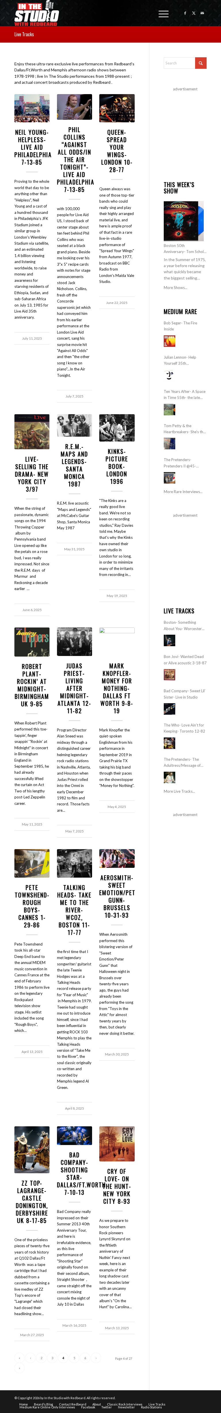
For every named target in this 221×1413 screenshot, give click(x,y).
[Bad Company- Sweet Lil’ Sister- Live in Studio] (169, 709)
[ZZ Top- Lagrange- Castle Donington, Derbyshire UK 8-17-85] (31, 1149)
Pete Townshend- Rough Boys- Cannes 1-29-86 (32, 906)
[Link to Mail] (202, 13)
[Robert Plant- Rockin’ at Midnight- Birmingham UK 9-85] (31, 642)
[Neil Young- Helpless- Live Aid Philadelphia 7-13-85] (31, 108)
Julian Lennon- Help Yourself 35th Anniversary (180, 361)
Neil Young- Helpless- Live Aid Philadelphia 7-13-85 (33, 147)
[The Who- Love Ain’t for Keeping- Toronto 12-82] (169, 743)
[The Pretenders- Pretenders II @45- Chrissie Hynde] (169, 478)
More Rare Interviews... (183, 491)
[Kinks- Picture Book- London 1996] (116, 428)
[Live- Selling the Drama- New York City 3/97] (31, 431)
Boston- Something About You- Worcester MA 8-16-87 (183, 626)
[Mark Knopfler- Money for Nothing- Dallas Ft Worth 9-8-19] (116, 641)
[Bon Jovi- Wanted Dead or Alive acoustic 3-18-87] (169, 674)
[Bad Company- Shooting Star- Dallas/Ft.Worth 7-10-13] (74, 1135)
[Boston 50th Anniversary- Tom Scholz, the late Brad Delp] (184, 221)
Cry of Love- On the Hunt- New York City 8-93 (116, 1186)
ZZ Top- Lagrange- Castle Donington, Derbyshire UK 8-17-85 (32, 1202)
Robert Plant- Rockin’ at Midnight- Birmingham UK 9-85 (32, 685)
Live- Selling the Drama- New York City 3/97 (32, 474)
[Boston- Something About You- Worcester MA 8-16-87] (169, 640)
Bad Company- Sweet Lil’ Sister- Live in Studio (184, 694)
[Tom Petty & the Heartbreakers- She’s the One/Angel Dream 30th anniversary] (169, 443)
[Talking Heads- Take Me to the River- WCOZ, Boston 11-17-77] (74, 863)
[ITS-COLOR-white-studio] (36, 13)
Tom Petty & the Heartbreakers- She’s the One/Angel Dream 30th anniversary (184, 429)
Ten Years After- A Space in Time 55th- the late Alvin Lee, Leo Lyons (184, 395)
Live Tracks (24, 34)
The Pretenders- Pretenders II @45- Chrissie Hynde (180, 463)
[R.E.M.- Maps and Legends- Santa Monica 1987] (74, 425)
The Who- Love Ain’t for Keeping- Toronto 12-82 (184, 728)
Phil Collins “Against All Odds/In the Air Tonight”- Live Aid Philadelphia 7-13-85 (75, 159)
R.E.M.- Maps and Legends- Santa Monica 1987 (74, 465)
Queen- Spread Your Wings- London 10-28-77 (117, 151)
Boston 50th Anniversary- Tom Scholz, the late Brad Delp (185, 249)
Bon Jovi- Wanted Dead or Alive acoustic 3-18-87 (185, 659)
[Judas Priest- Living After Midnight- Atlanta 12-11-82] (74, 641)
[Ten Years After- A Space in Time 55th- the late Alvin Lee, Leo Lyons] (169, 409)
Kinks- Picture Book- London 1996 (117, 466)
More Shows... (175, 287)
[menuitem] (161, 13)
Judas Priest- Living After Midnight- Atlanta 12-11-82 (74, 688)
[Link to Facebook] (185, 13)
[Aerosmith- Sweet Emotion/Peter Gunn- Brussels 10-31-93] (116, 858)
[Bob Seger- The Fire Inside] (169, 341)
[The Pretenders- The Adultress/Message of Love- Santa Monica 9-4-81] (169, 777)
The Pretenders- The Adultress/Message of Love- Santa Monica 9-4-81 (184, 763)
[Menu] (161, 13)
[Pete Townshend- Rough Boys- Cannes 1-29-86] (31, 863)
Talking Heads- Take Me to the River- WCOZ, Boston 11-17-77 (74, 910)
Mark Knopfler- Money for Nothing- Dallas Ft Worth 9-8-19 (116, 688)
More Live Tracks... (179, 791)
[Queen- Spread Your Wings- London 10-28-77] (116, 108)
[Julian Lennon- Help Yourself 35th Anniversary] (169, 375)
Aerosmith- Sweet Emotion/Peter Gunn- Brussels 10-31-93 (120, 896)
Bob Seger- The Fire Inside (180, 326)
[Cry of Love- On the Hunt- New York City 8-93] (116, 1143)
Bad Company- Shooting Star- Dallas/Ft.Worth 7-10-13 (81, 1173)
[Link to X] (193, 13)
